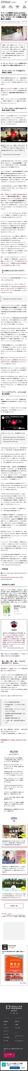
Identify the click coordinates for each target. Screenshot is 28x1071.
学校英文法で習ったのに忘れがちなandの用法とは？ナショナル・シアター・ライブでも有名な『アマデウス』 (14, 773)
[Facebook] (11, 1013)
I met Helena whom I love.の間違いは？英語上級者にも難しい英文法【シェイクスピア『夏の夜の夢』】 (14, 759)
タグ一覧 (3, 913)
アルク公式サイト (19, 1041)
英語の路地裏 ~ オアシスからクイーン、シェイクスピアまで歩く (14, 644)
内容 (15, 450)
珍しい (3, 280)
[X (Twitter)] (17, 1013)
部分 (16, 542)
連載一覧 (17, 1021)
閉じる (23, 1067)
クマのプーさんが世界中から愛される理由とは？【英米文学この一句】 (14, 793)
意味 (2, 537)
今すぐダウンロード (15, 1067)
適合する (19, 318)
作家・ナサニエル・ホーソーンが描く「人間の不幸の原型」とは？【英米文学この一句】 (14, 780)
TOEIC (5, 1024)
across (8, 441)
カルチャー (6, 1031)
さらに (2, 483)
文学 (5, 21)
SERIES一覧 (14, 906)
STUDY (2, 21)
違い (19, 101)
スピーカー (5, 82)
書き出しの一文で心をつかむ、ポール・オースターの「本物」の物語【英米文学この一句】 (13, 766)
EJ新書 (16, 1024)
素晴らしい (23, 563)
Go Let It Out (10, 288)
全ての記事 (6, 1037)
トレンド (6, 1034)
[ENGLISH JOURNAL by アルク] (5, 2)
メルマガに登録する (7, 1055)
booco (11, 668)
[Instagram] (14, 1013)
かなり (4, 462)
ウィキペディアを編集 (11, 88)
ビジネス (6, 1028)
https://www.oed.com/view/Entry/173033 (12, 577)
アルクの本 (17, 1028)
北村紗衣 (9, 21)
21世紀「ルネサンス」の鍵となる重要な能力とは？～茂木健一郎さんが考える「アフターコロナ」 (14, 804)
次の (9, 696)
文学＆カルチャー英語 (16, 21)
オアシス (6, 370)
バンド (3, 118)
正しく (11, 186)
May (8, 579)
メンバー (3, 215)
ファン (13, 236)
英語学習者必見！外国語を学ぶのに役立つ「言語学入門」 (14, 810)
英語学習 (6, 1021)
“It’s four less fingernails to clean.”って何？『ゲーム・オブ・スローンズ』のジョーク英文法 (13, 787)
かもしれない (8, 382)
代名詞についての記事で (13, 194)
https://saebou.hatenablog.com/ (15, 648)
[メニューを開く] (26, 2)
